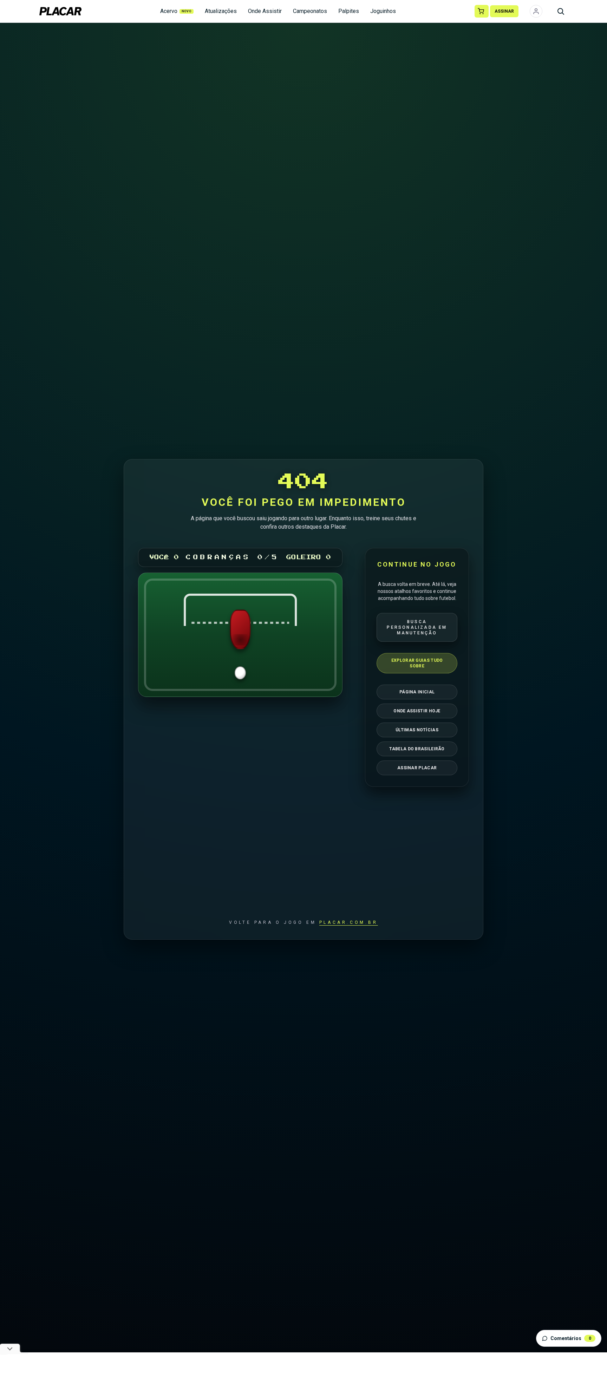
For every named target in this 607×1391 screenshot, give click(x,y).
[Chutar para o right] (303, 635)
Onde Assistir (265, 11)
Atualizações (221, 11)
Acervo (176, 11)
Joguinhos (383, 11)
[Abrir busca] (561, 11)
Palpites (348, 11)
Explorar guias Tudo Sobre (417, 663)
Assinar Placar (417, 767)
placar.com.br (348, 922)
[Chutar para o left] (177, 635)
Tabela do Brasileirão (416, 748)
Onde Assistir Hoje (416, 710)
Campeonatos (310, 11)
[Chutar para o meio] (240, 635)
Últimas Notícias (417, 729)
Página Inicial (417, 692)
